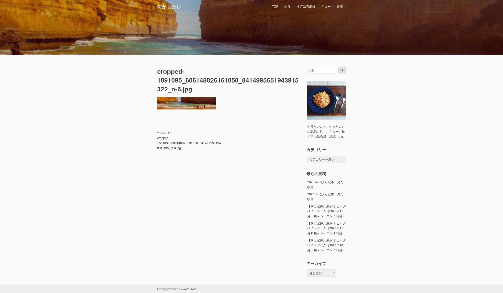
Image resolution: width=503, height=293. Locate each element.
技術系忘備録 (305, 6)
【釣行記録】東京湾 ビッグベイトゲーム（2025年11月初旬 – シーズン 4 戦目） (326, 228)
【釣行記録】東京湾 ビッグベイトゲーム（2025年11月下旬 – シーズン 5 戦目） (326, 211)
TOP (275, 6)
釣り (287, 6)
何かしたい (169, 6)
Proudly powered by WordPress (176, 289)
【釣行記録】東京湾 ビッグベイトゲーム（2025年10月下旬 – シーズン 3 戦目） (326, 245)
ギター (326, 6)
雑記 (340, 6)
